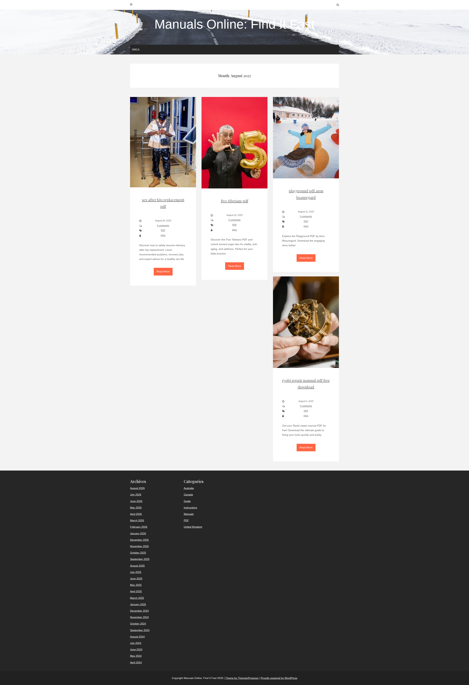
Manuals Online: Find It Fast (234, 24)
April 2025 (136, 591)
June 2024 (136, 649)
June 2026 (136, 501)
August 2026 (137, 488)
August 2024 (137, 636)
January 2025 (138, 604)
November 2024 (139, 617)
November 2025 (139, 546)
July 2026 (135, 494)
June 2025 (136, 578)
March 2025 (137, 597)
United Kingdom (193, 526)
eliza (163, 235)
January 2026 (138, 533)
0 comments (163, 225)
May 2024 (136, 655)
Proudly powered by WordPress (279, 678)
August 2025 (137, 565)
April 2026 (136, 514)
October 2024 (138, 623)
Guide (187, 501)
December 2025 (139, 539)
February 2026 (138, 526)
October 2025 (138, 552)
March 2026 (137, 520)
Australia (189, 488)
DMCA (135, 49)
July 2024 (135, 643)
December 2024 (139, 610)
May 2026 (136, 507)
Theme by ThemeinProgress (241, 678)
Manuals (189, 514)
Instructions (190, 507)
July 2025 (135, 572)
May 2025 (136, 584)
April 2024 (136, 662)
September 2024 (139, 630)
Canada (188, 494)
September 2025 (139, 559)
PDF (163, 230)
